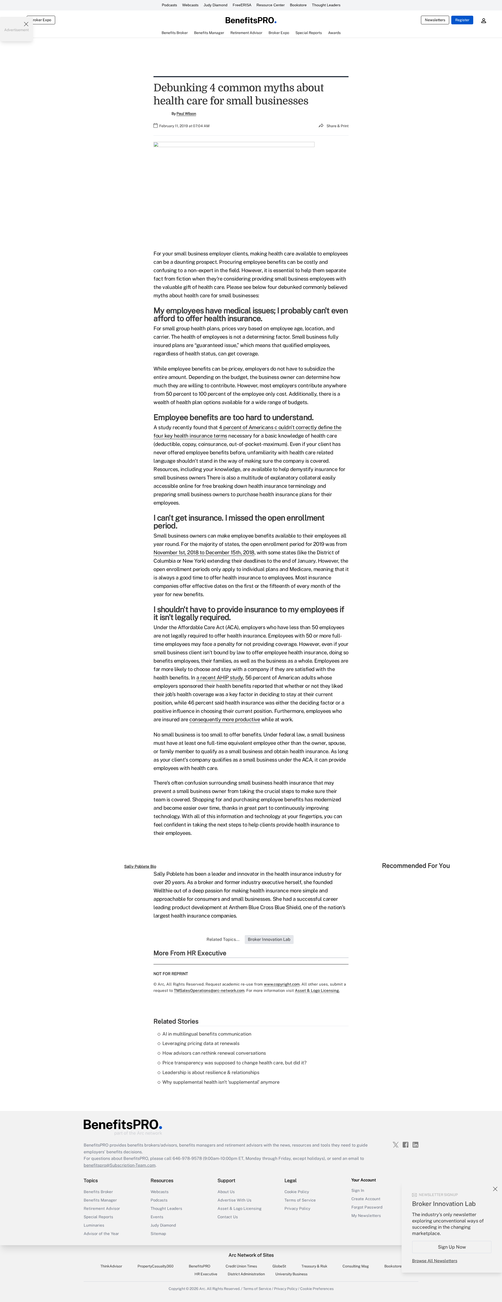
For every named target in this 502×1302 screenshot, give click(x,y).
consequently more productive (224, 719)
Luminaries (94, 1225)
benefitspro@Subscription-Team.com (120, 1165)
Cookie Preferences (317, 1289)
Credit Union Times (241, 1266)
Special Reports (98, 1217)
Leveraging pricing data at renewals (200, 1043)
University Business (291, 1274)
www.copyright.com (282, 984)
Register (462, 20)
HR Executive (206, 1274)
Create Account (365, 1199)
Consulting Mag (356, 1266)
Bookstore (298, 5)
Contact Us (228, 1217)
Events (157, 1217)
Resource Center (270, 5)
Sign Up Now (452, 1247)
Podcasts (169, 5)
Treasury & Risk (314, 1266)
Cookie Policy (296, 1191)
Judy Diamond (215, 5)
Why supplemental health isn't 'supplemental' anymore (220, 1082)
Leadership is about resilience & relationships (210, 1072)
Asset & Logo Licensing (239, 1208)
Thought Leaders (326, 5)
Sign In (357, 1190)
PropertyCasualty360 (156, 1266)
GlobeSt (279, 1266)
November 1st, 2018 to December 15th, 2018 (203, 552)
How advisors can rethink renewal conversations (214, 1053)
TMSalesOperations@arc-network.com (209, 990)
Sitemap (158, 1233)
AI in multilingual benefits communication (206, 1034)
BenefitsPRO (199, 1266)
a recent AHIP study (219, 677)
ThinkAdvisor (111, 1266)
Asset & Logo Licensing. (317, 990)
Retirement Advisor (102, 1208)
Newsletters (435, 20)
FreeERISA (242, 5)
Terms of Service (300, 1200)
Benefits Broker (98, 1191)
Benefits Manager (100, 1200)
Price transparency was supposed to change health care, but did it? (234, 1062)
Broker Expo (41, 20)
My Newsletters (366, 1215)
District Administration (246, 1274)
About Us (226, 1191)
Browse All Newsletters (434, 1260)
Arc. (202, 1289)
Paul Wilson (186, 113)
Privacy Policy (297, 1208)
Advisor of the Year (101, 1233)
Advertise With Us (235, 1200)
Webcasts (190, 5)
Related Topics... (223, 939)
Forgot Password (367, 1207)
